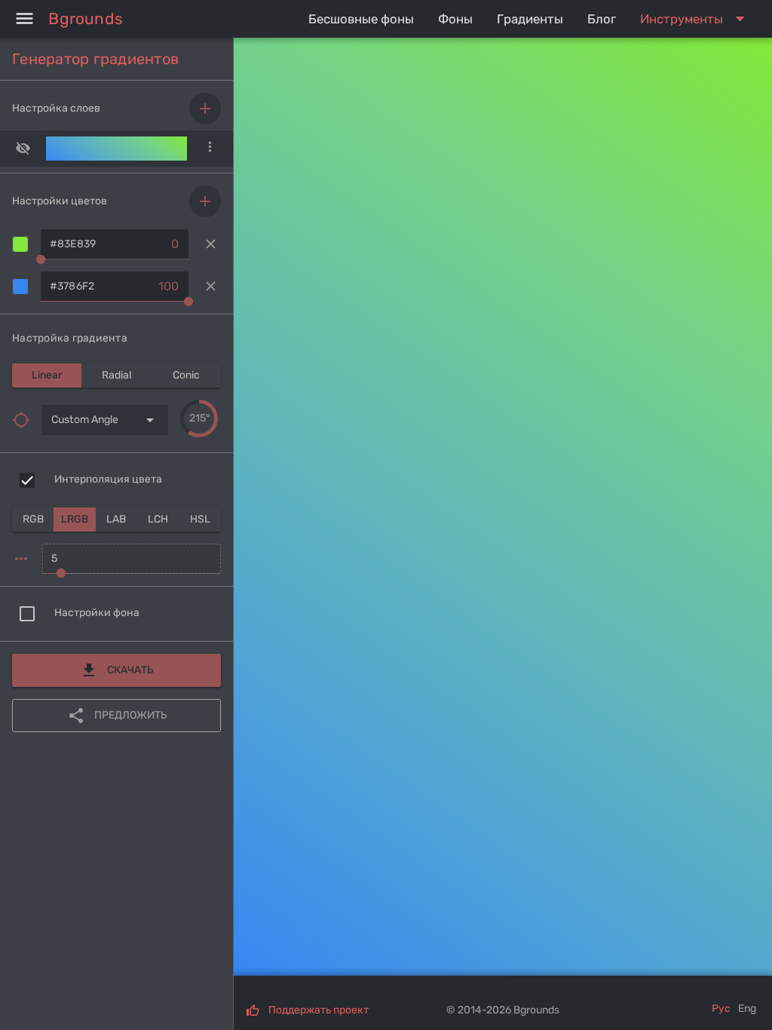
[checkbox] (27, 480)
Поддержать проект (318, 1010)
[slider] (199, 418)
